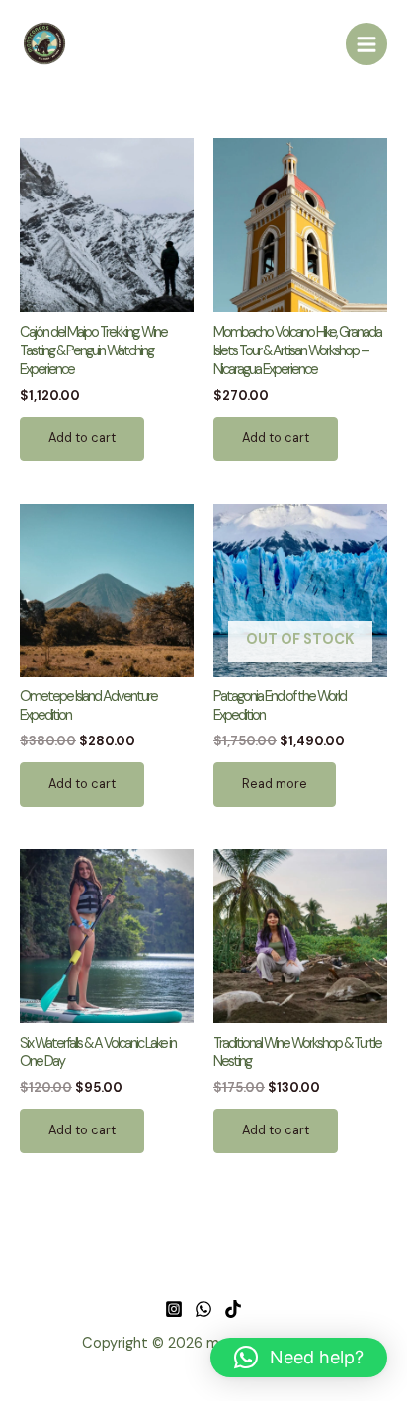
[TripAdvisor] (233, 1309)
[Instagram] (174, 1309)
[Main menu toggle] (366, 43)
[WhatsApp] (203, 1309)
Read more (274, 783)
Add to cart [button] (82, 437)
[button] (298, 1357)
